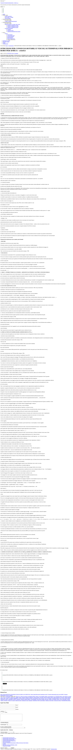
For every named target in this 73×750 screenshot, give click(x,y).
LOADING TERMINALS (14, 698)
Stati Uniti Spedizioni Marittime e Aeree (10, 744)
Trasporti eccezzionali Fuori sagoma (13, 31)
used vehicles (42, 700)
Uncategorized (11, 45)
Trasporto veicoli (10, 30)
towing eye (10, 700)
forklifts (17, 697)
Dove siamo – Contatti (9, 17)
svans (61, 699)
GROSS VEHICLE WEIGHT (27, 697)
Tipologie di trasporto (9, 28)
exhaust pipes (12, 697)
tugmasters (30, 700)
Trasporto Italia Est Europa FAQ (8, 737)
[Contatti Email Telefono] (3, 12)
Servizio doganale (10, 36)
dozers (4, 697)
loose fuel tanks (22, 698)
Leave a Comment (14, 53)
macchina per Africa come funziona (31, 698)
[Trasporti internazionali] (3, 9)
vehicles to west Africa (49, 700)
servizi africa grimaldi (40, 699)
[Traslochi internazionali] (3, 8)
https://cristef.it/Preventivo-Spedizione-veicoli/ (39, 694)
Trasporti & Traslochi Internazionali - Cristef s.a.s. (9, 2)
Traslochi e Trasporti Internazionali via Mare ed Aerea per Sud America (15, 742)
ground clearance (36, 697)
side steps (46, 699)
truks (27, 700)
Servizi (6, 33)
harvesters (42, 697)
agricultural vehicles (31, 696)
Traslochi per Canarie (6, 745)
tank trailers (64, 699)
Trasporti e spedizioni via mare (12, 25)
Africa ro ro (18, 696)
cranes (1, 697)
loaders (7, 698)
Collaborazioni (5, 43)
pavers (60, 698)
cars (54, 696)
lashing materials (68, 697)
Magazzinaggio (10, 37)
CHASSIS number (58, 696)
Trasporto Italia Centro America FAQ (9, 738)
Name (17, 705)
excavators (8, 697)
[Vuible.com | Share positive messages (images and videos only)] (27, 675)
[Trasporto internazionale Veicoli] (3, 11)
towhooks (5, 700)
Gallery (4, 42)
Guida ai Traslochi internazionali (11, 21)
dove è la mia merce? (11, 38)
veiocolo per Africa (57, 700)
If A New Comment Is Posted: (5, 726)
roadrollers (18, 699)
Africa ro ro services (24, 696)
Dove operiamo (8, 18)
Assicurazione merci (11, 35)
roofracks (22, 699)
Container (9, 29)
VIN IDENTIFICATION (66, 700)
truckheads (24, 700)
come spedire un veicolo (66, 696)
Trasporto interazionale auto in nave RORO (56, 694)
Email (17, 707)
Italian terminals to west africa (58, 697)
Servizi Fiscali (9, 34)
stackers (58, 699)
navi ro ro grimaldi (48, 698)
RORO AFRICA (27, 699)
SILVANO (9, 53)
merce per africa (41, 698)
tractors (13, 700)
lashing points (2, 698)
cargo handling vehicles (43, 696)
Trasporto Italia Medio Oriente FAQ (9, 740)
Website (17, 709)
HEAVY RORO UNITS (48, 697)
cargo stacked (50, 696)
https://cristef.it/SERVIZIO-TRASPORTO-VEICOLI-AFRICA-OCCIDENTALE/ (15, 694)
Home (4, 14)
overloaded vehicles (55, 698)
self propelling (33, 699)
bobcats (37, 696)
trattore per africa (18, 700)
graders (20, 697)
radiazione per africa (4, 699)
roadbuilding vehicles (12, 699)
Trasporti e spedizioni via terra (12, 27)
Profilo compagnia (8, 16)
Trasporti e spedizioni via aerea (12, 26)
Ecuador (4, 743)
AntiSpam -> (3, 711)
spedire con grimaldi (52, 699)
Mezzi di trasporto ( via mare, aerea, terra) (12, 24)
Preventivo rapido (6, 41)
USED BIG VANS (36, 700)
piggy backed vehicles (66, 698)
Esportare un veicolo (6, 40)
